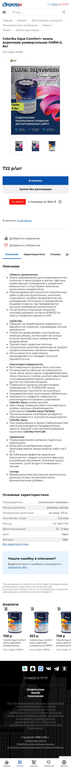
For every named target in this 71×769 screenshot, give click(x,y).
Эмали (7, 30)
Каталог (22, 20)
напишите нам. (17, 567)
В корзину (35, 180)
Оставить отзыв (35, 689)
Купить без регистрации (35, 189)
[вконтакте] (48, 668)
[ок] (64, 668)
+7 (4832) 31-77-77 (35, 678)
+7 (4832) (57, 4)
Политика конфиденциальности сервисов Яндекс (35, 747)
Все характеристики (16, 544)
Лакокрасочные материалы (20, 25)
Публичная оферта (35, 741)
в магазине (24, 220)
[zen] (56, 668)
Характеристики (34, 254)
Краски (47, 25)
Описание (11, 254)
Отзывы (55, 254)
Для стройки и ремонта (47, 20)
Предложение (35, 696)
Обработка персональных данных (35, 744)
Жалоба (35, 692)
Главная (8, 20)
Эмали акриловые (27, 30)
